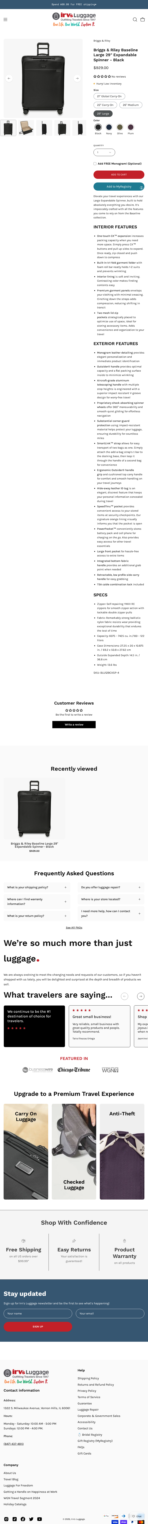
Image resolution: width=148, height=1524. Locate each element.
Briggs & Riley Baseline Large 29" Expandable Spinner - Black (34, 845)
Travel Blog (11, 1479)
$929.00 (34, 851)
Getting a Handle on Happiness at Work (30, 1491)
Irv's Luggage (78, 1519)
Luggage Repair (88, 1409)
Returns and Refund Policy (96, 1384)
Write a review (74, 724)
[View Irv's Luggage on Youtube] (39, 1519)
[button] (134, 19)
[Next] (77, 78)
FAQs (81, 1447)
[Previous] (9, 78)
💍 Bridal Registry (90, 1434)
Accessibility (86, 1422)
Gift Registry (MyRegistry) (95, 1441)
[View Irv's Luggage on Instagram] (6, 1519)
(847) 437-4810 (14, 1444)
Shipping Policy (88, 1378)
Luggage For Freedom (18, 1485)
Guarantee (85, 1403)
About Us (10, 1473)
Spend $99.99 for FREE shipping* (74, 4)
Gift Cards (84, 1453)
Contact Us (85, 1428)
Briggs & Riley (101, 40)
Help (81, 1370)
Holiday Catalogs (15, 1504)
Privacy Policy (87, 1390)
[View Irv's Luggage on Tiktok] (14, 1519)
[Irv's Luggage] (74, 19)
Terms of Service (89, 1397)
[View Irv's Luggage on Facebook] (23, 1519)
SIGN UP (38, 1326)
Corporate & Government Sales (99, 1416)
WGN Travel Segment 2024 (22, 1498)
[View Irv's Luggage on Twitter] (31, 1519)
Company (11, 1465)
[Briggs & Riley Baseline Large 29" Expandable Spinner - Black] (8, 128)
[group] (74, 4)
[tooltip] (141, 188)
